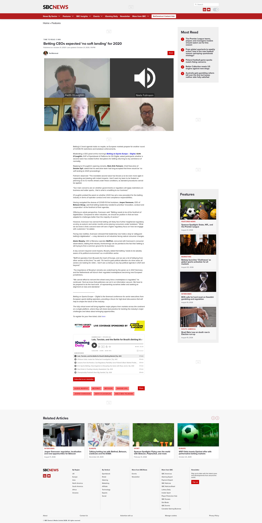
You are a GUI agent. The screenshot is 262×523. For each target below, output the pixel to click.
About (45, 515)
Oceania (75, 493)
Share (171, 53)
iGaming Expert (167, 477)
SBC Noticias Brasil (168, 486)
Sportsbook (106, 474)
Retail (104, 477)
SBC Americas (167, 474)
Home (46, 23)
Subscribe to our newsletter (84, 379)
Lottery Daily (166, 489)
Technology (106, 489)
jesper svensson (82, 394)
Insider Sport (166, 493)
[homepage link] (55, 7)
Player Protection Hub (169, 496)
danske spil (122, 388)
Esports (104, 493)
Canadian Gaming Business (171, 509)
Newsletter (125, 16)
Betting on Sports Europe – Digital (121, 153)
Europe (74, 477)
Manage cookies (171, 515)
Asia (73, 480)
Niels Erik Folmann (124, 394)
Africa (74, 489)
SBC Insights (82, 16)
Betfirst (96, 388)
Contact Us (84, 515)
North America (77, 483)
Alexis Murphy (81, 388)
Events (96, 16)
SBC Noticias (166, 483)
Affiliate (105, 486)
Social (104, 496)
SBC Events (166, 505)
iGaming (105, 480)
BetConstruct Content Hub (164, 16)
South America (77, 486)
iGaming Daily (111, 16)
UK (73, 474)
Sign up (195, 482)
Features (67, 16)
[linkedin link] (204, 9)
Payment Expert (167, 480)
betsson (109, 388)
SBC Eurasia (166, 499)
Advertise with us (126, 515)
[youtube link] (208, 9)
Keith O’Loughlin (103, 394)
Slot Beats (165, 502)
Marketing (105, 483)
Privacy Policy (214, 515)
